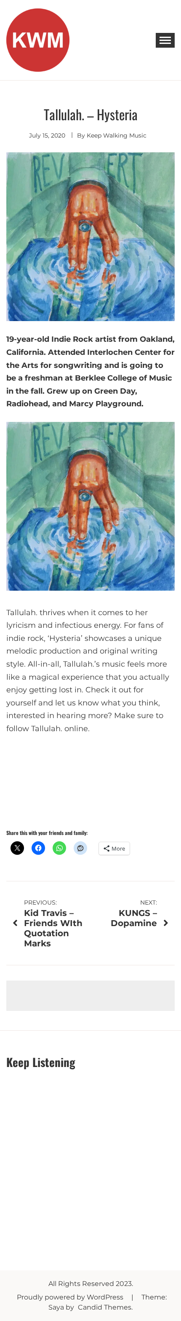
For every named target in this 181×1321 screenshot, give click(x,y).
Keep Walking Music (116, 135)
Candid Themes (104, 1307)
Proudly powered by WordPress (71, 1297)
